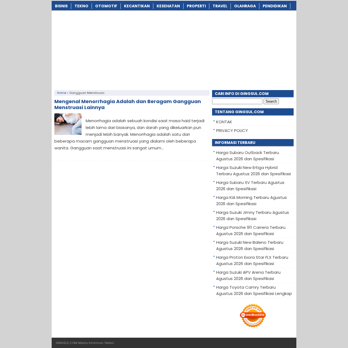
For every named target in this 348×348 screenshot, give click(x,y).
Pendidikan (275, 6)
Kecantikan (137, 6)
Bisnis (61, 6)
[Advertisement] (174, 49)
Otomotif (106, 6)
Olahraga (245, 6)
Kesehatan (168, 6)
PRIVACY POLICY (232, 130)
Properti (196, 6)
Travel (220, 6)
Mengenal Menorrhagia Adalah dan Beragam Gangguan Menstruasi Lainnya (127, 104)
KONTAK (224, 122)
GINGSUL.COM (66, 343)
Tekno (81, 6)
